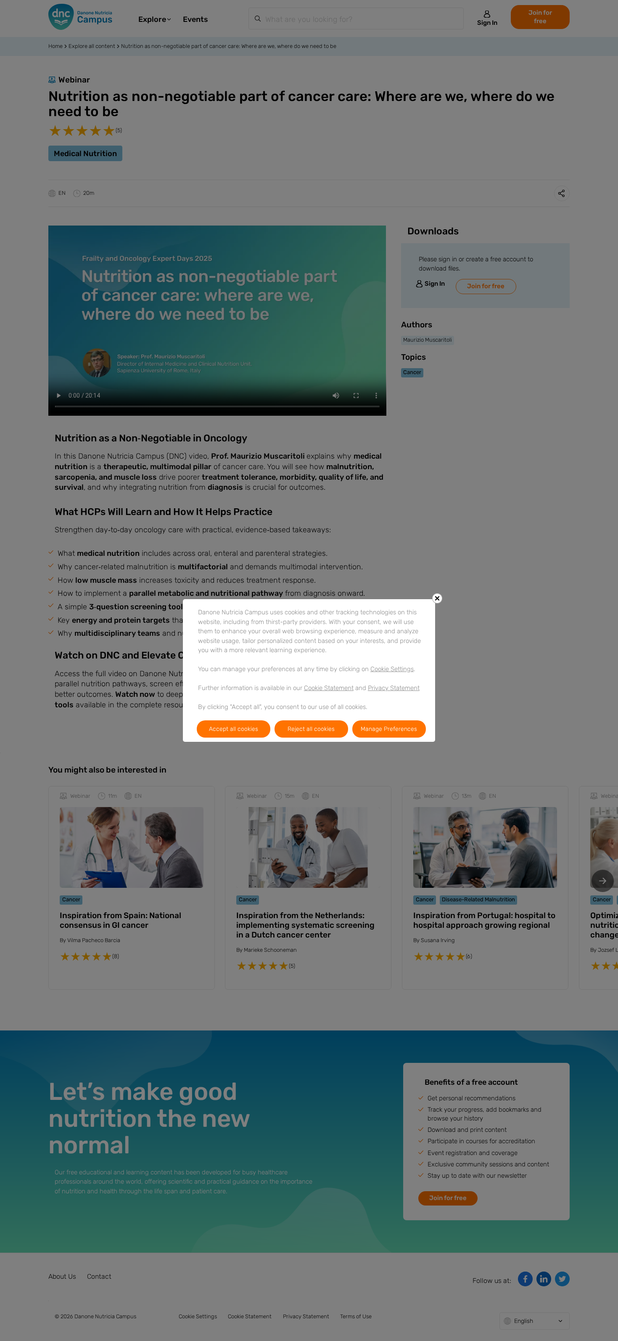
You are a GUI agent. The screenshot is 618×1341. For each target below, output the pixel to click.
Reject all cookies (311, 729)
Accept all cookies (233, 729)
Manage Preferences (389, 729)
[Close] (437, 598)
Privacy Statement (394, 688)
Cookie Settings (392, 669)
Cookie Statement (329, 688)
